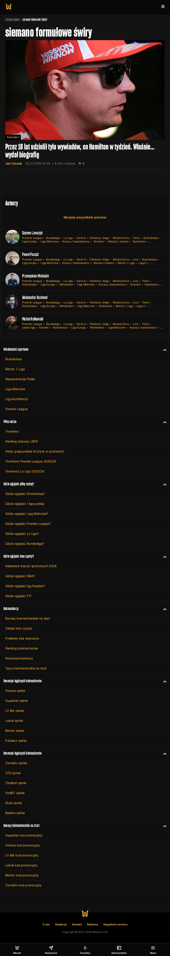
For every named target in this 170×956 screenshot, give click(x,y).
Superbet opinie (16, 700)
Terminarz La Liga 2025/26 (24, 471)
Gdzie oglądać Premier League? (28, 523)
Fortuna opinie (15, 690)
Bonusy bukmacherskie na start (27, 618)
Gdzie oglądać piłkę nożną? (19, 483)
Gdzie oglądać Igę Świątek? (25, 586)
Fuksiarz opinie (16, 740)
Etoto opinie (13, 803)
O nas (46, 924)
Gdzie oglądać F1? (18, 596)
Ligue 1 (143, 263)
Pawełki (44, 327)
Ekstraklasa (150, 238)
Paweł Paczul (30, 254)
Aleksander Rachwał (35, 297)
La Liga (68, 238)
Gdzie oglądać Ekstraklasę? (24, 494)
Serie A (81, 238)
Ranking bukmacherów (21, 648)
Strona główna (12, 20)
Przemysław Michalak (35, 276)
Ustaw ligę (28, 327)
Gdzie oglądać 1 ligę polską (24, 504)
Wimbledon (66, 284)
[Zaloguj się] (163, 6)
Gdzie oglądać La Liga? (22, 533)
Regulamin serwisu (115, 924)
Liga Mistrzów (49, 241)
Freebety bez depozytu (22, 638)
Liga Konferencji (16, 399)
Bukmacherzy (11, 608)
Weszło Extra (121, 238)
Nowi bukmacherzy (19, 658)
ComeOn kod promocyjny (23, 885)
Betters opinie (15, 813)
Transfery (12, 431)
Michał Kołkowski (32, 319)
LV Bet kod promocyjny (22, 855)
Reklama (92, 924)
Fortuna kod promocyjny (22, 845)
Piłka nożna (10, 421)
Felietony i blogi (99, 238)
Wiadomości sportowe (16, 349)
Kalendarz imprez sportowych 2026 (31, 566)
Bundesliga (53, 238)
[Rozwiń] (163, 349)
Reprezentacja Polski (20, 379)
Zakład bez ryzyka (18, 628)
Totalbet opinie (15, 783)
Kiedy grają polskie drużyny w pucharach (34, 451)
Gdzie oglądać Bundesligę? (24, 543)
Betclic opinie (14, 730)
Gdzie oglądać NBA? (20, 576)
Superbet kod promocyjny (23, 835)
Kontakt (77, 924)
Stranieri (98, 241)
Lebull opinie (14, 720)
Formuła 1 (13, 137)
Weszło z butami (118, 241)
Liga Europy (29, 241)
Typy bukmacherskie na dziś (25, 668)
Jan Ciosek (13, 163)
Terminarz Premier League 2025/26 (30, 461)
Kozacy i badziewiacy (75, 241)
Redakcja (61, 924)
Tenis (136, 238)
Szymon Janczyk (32, 233)
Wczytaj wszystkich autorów (85, 217)
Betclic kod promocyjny (22, 875)
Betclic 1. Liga (126, 263)
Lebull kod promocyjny (21, 865)
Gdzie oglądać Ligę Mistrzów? (26, 513)
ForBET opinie (15, 793)
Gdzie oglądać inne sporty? (19, 556)
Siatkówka (139, 241)
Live (135, 259)
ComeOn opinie (16, 763)
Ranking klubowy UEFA (21, 441)
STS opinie (13, 773)
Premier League (32, 238)
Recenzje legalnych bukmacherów (23, 680)
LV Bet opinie (14, 710)
